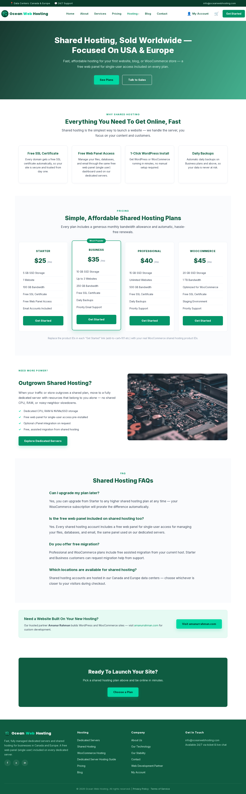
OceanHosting (29, 13)
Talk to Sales (137, 79)
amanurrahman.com (146, 625)
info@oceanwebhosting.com (219, 3)
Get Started (233, 13)
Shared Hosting (86, 746)
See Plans (106, 79)
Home (70, 13)
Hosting (132, 13)
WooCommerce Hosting (91, 753)
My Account (138, 772)
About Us (136, 740)
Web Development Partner (147, 765)
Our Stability (138, 753)
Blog (148, 13)
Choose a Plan (123, 692)
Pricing (116, 13)
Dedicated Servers (88, 740)
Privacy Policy (141, 788)
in (25, 762)
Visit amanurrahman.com (199, 624)
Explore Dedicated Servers (43, 441)
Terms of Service (160, 788)
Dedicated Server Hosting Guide (96, 759)
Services (100, 13)
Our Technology (141, 746)
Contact (162, 13)
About (84, 13)
